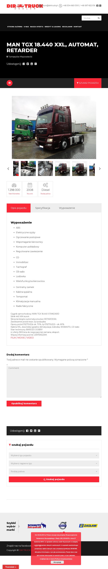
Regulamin (67, 27)
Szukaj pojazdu (55, 479)
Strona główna (14, 27)
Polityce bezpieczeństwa (63, 559)
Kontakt (78, 27)
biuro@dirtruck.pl (50, 5)
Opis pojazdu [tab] (18, 208)
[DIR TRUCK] (25, 6)
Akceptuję (57, 562)
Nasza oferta (36, 27)
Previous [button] (8, 168)
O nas (26, 27)
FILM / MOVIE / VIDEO (22, 338)
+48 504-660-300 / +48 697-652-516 (79, 5)
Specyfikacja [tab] (42, 208)
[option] (54, 127)
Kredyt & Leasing (53, 27)
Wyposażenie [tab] (67, 208)
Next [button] (99, 168)
